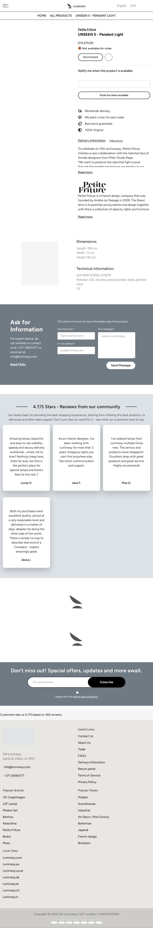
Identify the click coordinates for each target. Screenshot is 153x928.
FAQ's (82, 756)
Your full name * (65, 329)
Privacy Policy (87, 782)
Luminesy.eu (11, 864)
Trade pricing (116, 140)
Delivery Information (92, 140)
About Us (84, 742)
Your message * (106, 329)
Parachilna (9, 823)
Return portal (86, 769)
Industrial (84, 810)
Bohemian (84, 823)
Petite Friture (11, 830)
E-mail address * (66, 343)
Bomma (8, 817)
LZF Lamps (10, 804)
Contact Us (85, 736)
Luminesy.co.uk (13, 870)
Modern (83, 797)
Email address (87, 77)
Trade (81, 749)
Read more (85, 172)
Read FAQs (18, 364)
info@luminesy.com (23, 356)
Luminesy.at (11, 884)
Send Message (121, 365)
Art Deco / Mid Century (93, 817)
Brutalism (84, 843)
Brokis (7, 836)
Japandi (83, 830)
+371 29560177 (14, 775)
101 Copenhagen (14, 797)
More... (7, 843)
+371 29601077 (27, 347)
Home (41, 15)
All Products (61, 15)
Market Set (10, 810)
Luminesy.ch (11, 890)
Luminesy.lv (10, 897)
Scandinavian (87, 804)
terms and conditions (85, 696)
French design (87, 836)
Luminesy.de (11, 877)
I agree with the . (77, 696)
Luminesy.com (12, 857)
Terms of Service (89, 775)
